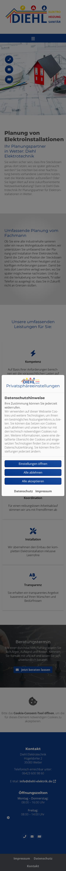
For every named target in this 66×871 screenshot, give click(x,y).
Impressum (43, 491)
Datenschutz (23, 491)
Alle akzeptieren (33, 481)
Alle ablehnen (33, 472)
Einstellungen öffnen (33, 464)
